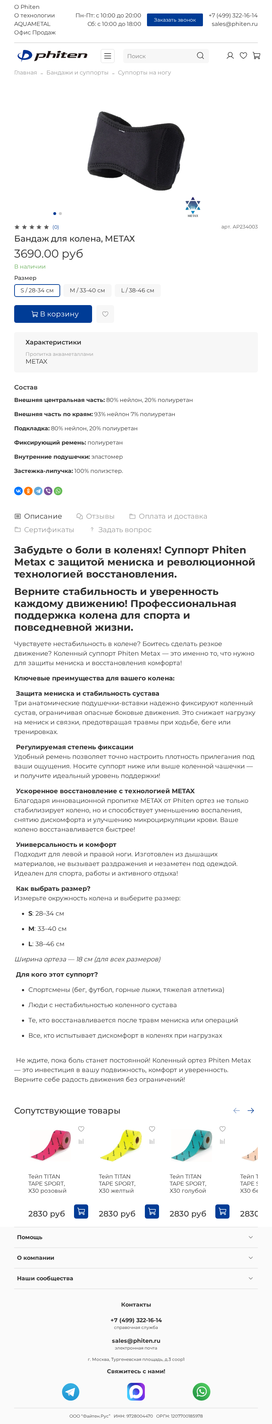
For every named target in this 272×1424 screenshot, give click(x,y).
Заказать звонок (175, 20)
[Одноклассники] (28, 491)
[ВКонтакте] (18, 491)
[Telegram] (38, 491)
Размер (25, 278)
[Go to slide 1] (54, 213)
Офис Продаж (35, 32)
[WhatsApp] (58, 491)
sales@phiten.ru (235, 24)
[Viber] (48, 491)
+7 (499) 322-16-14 (233, 15)
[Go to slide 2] (60, 213)
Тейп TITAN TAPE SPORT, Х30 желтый (117, 1183)
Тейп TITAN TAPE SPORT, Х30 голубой (188, 1183)
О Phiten (27, 7)
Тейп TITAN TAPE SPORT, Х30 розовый (47, 1183)
